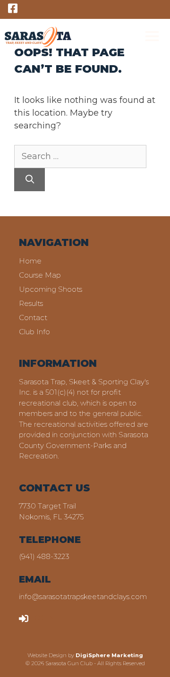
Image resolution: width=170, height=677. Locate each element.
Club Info (34, 331)
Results (31, 303)
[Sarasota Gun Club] (38, 36)
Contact (33, 317)
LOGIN (42, 617)
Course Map (40, 275)
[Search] (29, 179)
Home (30, 260)
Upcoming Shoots (50, 289)
